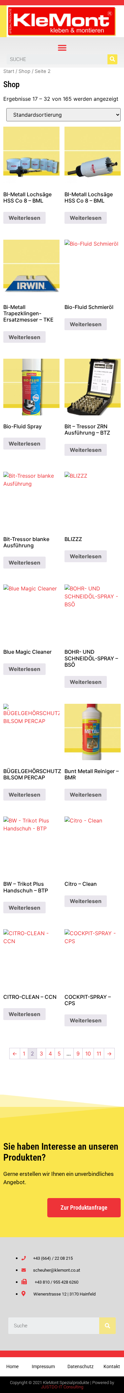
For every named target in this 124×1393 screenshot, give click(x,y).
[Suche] (112, 59)
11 (99, 1053)
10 (88, 1053)
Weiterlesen (24, 217)
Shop (24, 71)
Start (8, 71)
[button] (62, 47)
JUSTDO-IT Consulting (62, 1386)
